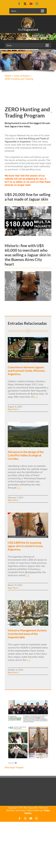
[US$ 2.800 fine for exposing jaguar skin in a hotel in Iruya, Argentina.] (28, 525)
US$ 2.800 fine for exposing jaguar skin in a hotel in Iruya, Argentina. (25, 546)
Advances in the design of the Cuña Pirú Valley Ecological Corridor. (26, 455)
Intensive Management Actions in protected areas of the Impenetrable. (27, 634)
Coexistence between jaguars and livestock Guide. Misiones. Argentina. (26, 370)
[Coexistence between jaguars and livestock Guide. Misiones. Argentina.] (28, 350)
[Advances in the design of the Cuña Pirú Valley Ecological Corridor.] (28, 434)
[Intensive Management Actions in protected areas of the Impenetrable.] (28, 613)
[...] (35, 396)
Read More (13, 409)
